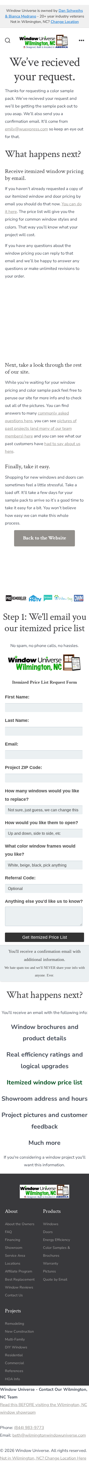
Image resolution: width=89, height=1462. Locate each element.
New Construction (19, 1331)
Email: (11, 744)
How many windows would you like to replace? (42, 794)
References (14, 1371)
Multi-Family (15, 1339)
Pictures (49, 1271)
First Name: (17, 697)
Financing (12, 1239)
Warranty (50, 1263)
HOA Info (12, 1379)
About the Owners (19, 1224)
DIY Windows (16, 1347)
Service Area (15, 1255)
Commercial (14, 1363)
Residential (14, 1355)
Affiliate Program (18, 1271)
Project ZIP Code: (23, 767)
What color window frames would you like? (40, 850)
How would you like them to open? (41, 822)
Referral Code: (20, 877)
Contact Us (14, 1295)
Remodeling (14, 1323)
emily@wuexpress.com (26, 129)
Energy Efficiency (56, 1239)
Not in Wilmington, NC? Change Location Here (43, 1458)
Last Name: (17, 720)
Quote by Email (55, 1279)
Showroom (13, 1247)
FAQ (8, 1232)
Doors (48, 1232)
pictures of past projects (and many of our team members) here (41, 428)
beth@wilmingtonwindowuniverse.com (49, 1435)
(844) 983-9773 (29, 1427)
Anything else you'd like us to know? (44, 901)
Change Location (65, 21)
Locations (12, 1263)
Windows (50, 1224)
